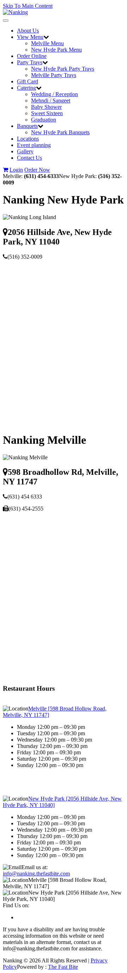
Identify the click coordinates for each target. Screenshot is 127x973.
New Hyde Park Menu (56, 50)
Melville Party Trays (53, 75)
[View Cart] (5, 170)
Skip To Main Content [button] (28, 6)
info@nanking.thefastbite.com (36, 874)
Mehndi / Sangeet (50, 101)
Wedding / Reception (54, 94)
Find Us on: (16, 905)
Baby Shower (46, 107)
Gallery (25, 151)
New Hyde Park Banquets (60, 132)
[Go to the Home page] (15, 12)
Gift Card (27, 81)
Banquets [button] (27, 126)
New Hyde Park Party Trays (62, 69)
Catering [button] (26, 88)
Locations (28, 139)
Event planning (34, 145)
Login (16, 170)
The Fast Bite (63, 967)
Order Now (37, 170)
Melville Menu (47, 43)
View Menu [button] (30, 37)
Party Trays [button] (29, 62)
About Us (28, 31)
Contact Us (29, 158)
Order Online (32, 56)
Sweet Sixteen (47, 113)
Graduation (43, 120)
